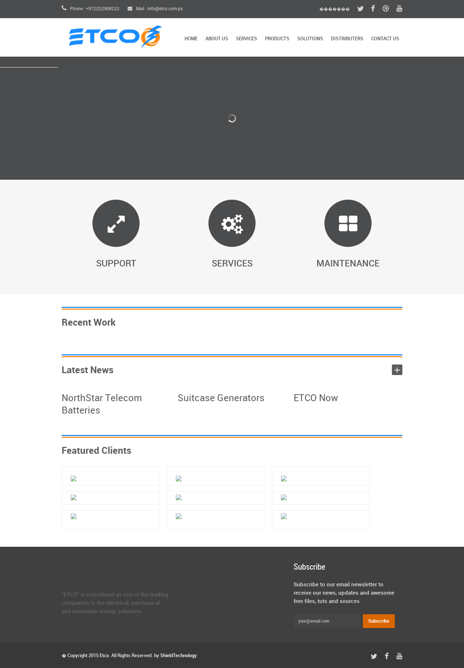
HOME (191, 38)
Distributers (347, 38)
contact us (385, 38)
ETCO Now (316, 398)
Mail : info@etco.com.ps (159, 9)
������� (334, 9)
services (246, 38)
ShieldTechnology (178, 655)
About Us (217, 38)
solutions (310, 38)
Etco (104, 655)
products (277, 38)
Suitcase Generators (221, 398)
